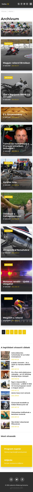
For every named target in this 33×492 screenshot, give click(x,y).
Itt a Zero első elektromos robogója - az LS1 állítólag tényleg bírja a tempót (21, 374)
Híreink (10, 11)
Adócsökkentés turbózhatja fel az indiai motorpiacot (20, 355)
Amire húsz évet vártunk (20, 393)
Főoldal (4, 11)
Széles (5, 4)
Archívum (8, 44)
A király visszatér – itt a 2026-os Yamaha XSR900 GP (20, 364)
